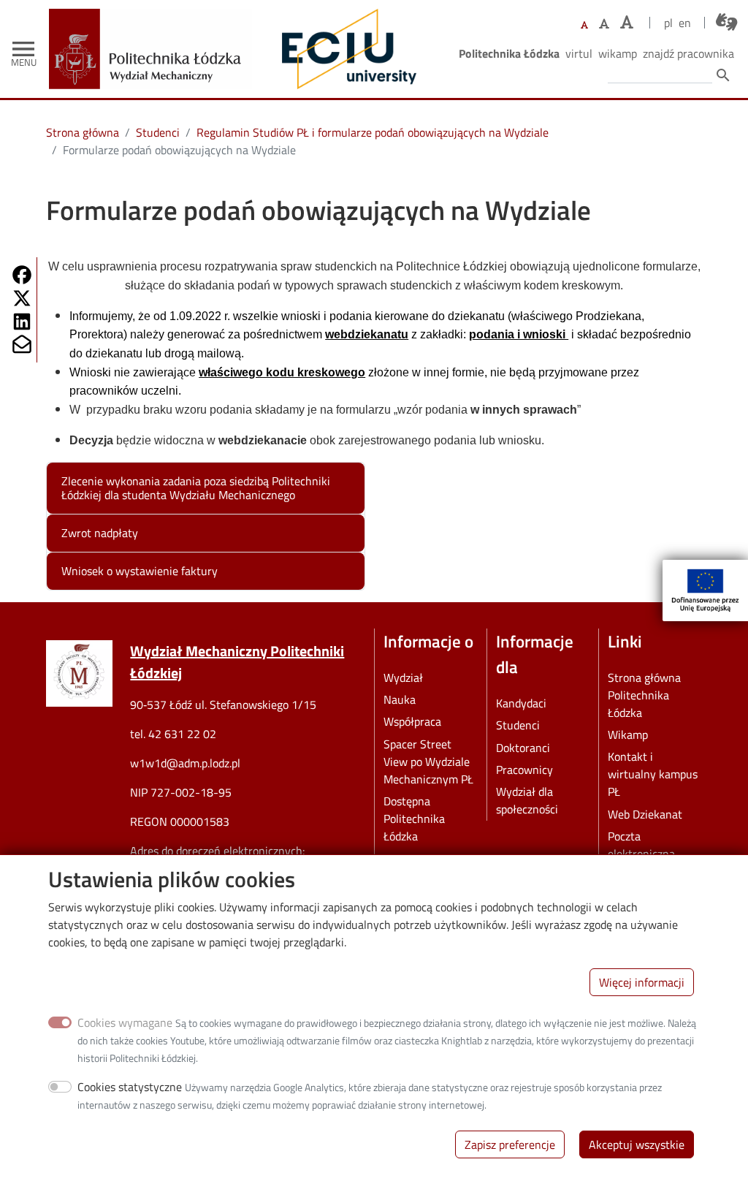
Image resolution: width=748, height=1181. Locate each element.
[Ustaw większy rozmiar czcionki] (604, 23)
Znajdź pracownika (688, 53)
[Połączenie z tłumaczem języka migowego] (726, 22)
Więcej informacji (641, 982)
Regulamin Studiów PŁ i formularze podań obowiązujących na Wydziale (372, 132)
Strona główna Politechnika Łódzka (644, 695)
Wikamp (617, 53)
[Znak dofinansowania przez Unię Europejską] (705, 590)
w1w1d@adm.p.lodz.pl (185, 763)
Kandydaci (521, 703)
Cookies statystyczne (129, 1086)
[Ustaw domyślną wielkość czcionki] (584, 25)
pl (668, 22)
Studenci (158, 132)
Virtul (578, 53)
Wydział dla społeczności (527, 800)
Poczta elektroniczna (641, 844)
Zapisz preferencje (510, 1144)
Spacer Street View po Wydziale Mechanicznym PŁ (428, 761)
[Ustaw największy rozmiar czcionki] (626, 22)
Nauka (399, 699)
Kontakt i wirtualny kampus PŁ (653, 774)
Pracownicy (524, 769)
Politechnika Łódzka (509, 53)
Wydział (403, 677)
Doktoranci (523, 747)
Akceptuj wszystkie (636, 1144)
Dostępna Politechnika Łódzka (414, 818)
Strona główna (82, 132)
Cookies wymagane (124, 1022)
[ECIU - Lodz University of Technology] (345, 49)
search (723, 75)
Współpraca (412, 721)
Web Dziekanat (645, 814)
